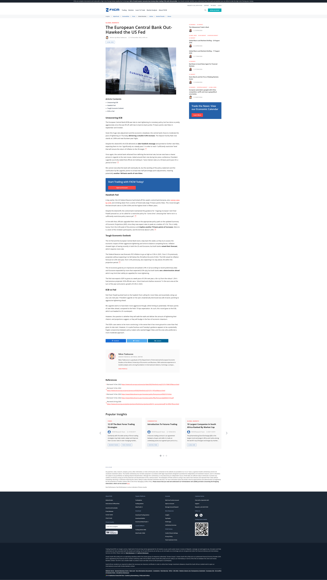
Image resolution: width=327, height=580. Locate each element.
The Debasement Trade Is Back (199, 27)
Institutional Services (170, 525)
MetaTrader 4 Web (140, 533)
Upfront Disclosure (142, 553)
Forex (133, 16)
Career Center (109, 514)
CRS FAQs (176, 571)
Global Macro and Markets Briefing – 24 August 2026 (204, 42)
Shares (169, 16)
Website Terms (110, 571)
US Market (200, 24)
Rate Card (132, 571)
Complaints (156, 571)
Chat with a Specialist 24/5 (202, 500)
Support (206, 5)
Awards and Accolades (112, 508)
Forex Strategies (126, 445)
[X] (196, 515)
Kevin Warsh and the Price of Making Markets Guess (204, 78)
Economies (192, 24)
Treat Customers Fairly (171, 540)
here (128, 483)
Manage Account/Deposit (171, 507)
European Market (213, 35)
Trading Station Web (140, 529)
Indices (151, 16)
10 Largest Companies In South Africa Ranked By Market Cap (201, 425)
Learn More (197, 115)
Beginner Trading (114, 445)
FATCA (170, 571)
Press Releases (109, 511)
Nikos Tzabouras (122, 37)
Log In (219, 5)
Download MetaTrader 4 (141, 521)
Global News (110, 42)
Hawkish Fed (111, 105)
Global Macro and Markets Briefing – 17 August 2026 (204, 52)
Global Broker (109, 500)
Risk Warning (164, 571)
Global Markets (142, 16)
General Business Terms (122, 571)
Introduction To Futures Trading (162, 424)
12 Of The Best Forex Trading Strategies (121, 425)
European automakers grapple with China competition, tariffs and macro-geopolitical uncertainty (203, 92)
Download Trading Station (142, 515)
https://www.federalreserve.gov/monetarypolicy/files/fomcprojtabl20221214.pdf (148, 398)
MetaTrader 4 (138, 507)
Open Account (214, 10)
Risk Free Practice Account (172, 500)
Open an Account (122, 188)
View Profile (122, 369)
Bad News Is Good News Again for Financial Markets (203, 65)
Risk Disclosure (130, 553)
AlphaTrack (116, 16)
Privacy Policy (169, 536)
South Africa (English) (112, 526)
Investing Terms (153, 445)
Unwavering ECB (112, 102)
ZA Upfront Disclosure (122, 573)
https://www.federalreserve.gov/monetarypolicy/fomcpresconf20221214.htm (147, 394)
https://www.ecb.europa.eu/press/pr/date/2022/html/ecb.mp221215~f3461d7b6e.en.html (150, 384)
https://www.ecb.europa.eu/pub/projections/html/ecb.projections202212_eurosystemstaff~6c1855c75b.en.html (143, 404)
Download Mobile (140, 518)
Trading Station (139, 503)
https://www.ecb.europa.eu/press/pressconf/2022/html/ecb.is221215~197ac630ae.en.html (136, 391)
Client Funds (109, 518)
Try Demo (213, 5)
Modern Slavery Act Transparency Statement (192, 571)
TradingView (138, 500)
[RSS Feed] (201, 515)
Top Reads (167, 518)
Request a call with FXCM (194, 5)
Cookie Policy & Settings (171, 533)
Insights (108, 16)
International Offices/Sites (112, 503)
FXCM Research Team (118, 432)
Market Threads (160, 16)
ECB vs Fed (110, 111)
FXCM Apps (168, 521)
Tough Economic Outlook (115, 108)
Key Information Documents (144, 571)
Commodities (125, 16)
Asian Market (202, 35)
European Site (210, 571)
